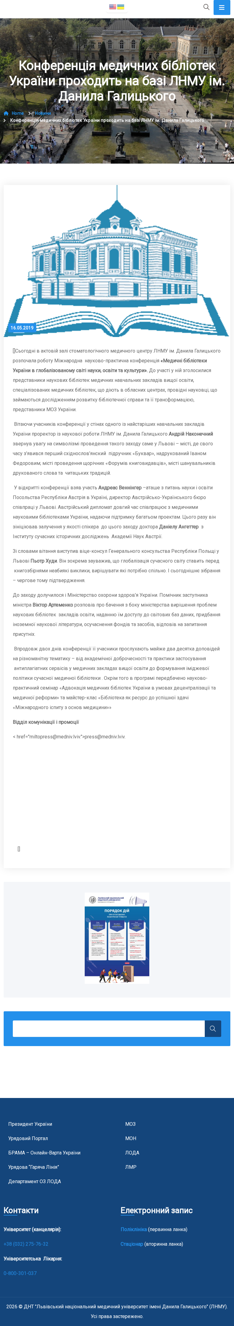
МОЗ (130, 1124)
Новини (43, 113)
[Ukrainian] (121, 6)
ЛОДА (132, 1153)
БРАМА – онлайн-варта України (44, 1153)
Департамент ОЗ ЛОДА (34, 1181)
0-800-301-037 (20, 1273)
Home (18, 113)
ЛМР (130, 1167)
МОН (130, 1138)
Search (213, 1028)
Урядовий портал (28, 1138)
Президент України (30, 1124)
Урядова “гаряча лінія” (33, 1167)
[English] (113, 6)
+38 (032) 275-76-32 (27, 1244)
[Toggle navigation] (222, 7)
